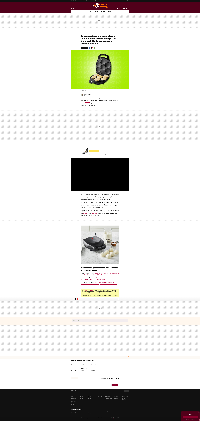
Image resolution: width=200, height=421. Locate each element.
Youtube (124, 8)
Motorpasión (107, 396)
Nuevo (73, 8)
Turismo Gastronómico (84, 367)
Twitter (91, 48)
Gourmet (73, 364)
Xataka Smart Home (73, 402)
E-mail (94, 48)
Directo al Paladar (100, 396)
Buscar (76, 8)
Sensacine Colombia (90, 413)
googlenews (126, 8)
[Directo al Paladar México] (100, 6)
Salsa (82, 373)
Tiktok (128, 8)
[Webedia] (74, 390)
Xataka (72, 396)
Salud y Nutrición (74, 366)
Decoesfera (116, 398)
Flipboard (93, 48)
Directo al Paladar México (100, 412)
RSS (116, 378)
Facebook (119, 8)
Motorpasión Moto (108, 398)
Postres (110, 11)
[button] (87, 94)
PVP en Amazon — (94, 151)
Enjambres (83, 370)
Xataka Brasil (73, 412)
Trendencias (116, 396)
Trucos (96, 11)
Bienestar (93, 370)
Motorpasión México (107, 412)
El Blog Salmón (125, 396)
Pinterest (117, 8)
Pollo (72, 373)
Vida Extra (81, 398)
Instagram (122, 8)
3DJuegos (81, 396)
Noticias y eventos (85, 364)
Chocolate (93, 373)
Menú (71, 8)
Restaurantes (94, 364)
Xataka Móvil (73, 398)
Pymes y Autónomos (124, 399)
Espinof (89, 398)
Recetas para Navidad (73, 371)
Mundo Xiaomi (73, 404)
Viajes (89, 11)
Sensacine (90, 396)
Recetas (103, 11)
